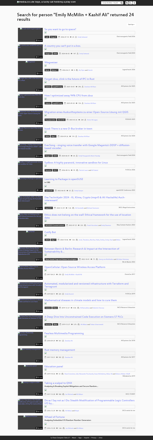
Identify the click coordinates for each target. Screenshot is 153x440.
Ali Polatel (94, 170)
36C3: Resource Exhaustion (126, 307)
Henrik (90, 70)
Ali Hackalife (79, 208)
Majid (77, 411)
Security (48, 170)
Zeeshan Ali (69, 341)
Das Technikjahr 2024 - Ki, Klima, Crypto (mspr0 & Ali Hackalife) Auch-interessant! (84, 199)
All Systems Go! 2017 (128, 357)
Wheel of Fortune (54, 417)
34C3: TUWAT (130, 394)
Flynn (83, 70)
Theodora (86, 240)
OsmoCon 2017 (130, 274)
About (74, 438)
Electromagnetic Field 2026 (126, 36)
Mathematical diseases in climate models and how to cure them (80, 300)
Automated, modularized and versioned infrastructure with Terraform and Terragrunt (86, 285)
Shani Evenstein (69, 374)
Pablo (97, 240)
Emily (107, 240)
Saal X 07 (49, 208)
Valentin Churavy (98, 308)
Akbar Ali (109, 374)
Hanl (111, 240)
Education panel (53, 366)
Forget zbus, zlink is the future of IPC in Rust (69, 79)
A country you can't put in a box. (62, 46)
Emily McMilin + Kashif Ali (73, 274)
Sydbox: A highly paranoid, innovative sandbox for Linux (76, 162)
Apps (80, 438)
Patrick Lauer (83, 170)
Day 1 (53, 240)
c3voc (100, 438)
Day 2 (53, 136)
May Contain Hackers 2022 (126, 225)
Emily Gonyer (78, 191)
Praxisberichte (50, 120)
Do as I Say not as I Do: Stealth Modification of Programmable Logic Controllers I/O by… (89, 402)
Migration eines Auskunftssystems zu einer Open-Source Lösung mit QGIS (86, 112)
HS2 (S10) (61, 120)
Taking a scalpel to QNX (58, 383)
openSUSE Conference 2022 (125, 190)
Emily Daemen (106, 225)
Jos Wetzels (69, 394)
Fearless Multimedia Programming (64, 333)
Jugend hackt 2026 (128, 70)
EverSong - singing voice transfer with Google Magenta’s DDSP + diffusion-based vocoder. (87, 147)
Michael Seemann (93, 208)
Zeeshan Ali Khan (90, 87)
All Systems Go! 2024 (128, 136)
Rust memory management (59, 350)
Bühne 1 (54, 70)
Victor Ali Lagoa (92, 120)
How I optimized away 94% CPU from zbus (68, 95)
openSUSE (49, 191)
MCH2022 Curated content (55, 225)
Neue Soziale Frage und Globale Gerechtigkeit (61, 259)
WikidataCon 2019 (129, 376)
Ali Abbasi (84, 324)
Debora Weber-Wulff (123, 374)
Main (55, 308)
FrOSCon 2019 (130, 294)
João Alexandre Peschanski (85, 374)
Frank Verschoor (92, 225)
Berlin (47, 70)
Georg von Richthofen (106, 259)
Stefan (102, 240)
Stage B (53, 37)
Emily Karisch (69, 294)
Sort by (130, 24)
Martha (92, 240)
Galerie (48, 87)
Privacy (93, 438)
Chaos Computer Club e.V (61, 438)
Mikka (118, 240)
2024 (55, 54)
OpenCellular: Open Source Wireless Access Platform (74, 267)
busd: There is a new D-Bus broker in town (68, 128)
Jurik (80, 240)
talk (47, 37)
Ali (79, 70)
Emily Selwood (82, 37)
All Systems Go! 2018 (128, 340)
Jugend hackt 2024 (128, 239)
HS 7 (55, 170)
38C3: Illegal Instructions (127, 207)
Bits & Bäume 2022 (128, 262)
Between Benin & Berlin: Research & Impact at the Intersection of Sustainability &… (81, 250)
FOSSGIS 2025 (130, 119)
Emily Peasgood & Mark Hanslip (89, 156)
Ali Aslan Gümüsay (123, 259)
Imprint (86, 438)
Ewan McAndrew (100, 374)
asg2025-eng (57, 87)
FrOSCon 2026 (130, 170)
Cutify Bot (50, 232)
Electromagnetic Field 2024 (126, 53)
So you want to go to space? (60, 29)
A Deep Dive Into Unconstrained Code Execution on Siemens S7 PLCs (83, 317)
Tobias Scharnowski (96, 324)
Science (48, 308)
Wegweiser (51, 62)
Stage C (48, 54)
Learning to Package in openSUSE (63, 179)
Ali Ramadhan (84, 308)
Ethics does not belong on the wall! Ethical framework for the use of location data (87, 216)
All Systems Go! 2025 (128, 86)
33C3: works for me (128, 410)
